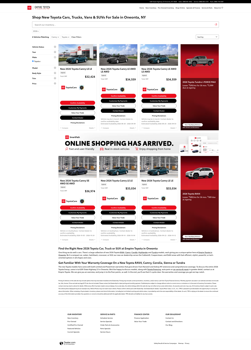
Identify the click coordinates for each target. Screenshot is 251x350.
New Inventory (151, 8)
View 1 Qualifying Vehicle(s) (192, 125)
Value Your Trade (77, 113)
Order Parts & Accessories (109, 325)
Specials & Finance (193, 8)
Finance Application (141, 318)
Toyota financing (154, 269)
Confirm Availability (77, 103)
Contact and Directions (174, 321)
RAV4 (122, 252)
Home (141, 8)
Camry (54, 37)
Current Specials (73, 332)
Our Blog (169, 325)
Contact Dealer (77, 118)
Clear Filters (76, 37)
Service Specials (106, 321)
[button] (77, 72)
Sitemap (181, 343)
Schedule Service (106, 318)
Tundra (155, 252)
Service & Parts (207, 8)
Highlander (143, 252)
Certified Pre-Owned (75, 325)
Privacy (187, 343)
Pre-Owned (71, 321)
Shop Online (180, 8)
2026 (36, 31)
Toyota (64, 37)
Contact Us (170, 318)
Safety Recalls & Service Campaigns (165, 343)
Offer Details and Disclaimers (191, 127)
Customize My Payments (78, 108)
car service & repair (181, 269)
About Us (217, 8)
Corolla (134, 252)
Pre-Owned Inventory (166, 8)
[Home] (30, 8)
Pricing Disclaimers (78, 122)
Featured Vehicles (73, 328)
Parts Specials (105, 328)
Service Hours (105, 332)
